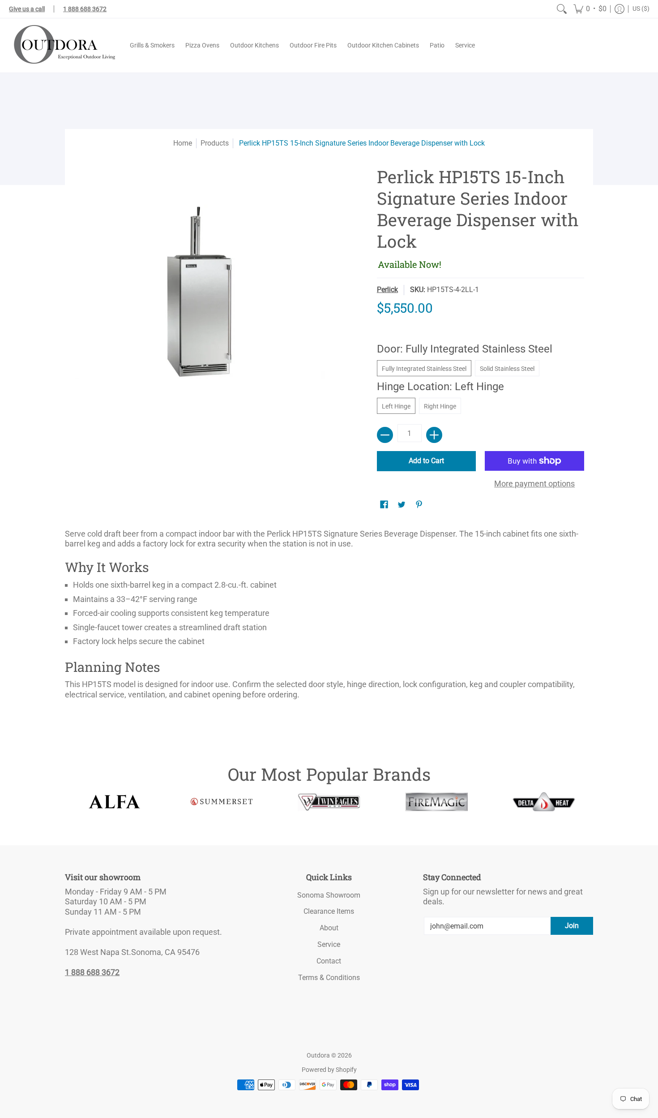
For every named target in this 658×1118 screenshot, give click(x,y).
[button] (590, 9)
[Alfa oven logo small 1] (114, 801)
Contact (328, 961)
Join (572, 925)
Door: (464, 349)
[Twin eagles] (329, 802)
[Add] (434, 435)
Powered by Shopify (329, 1069)
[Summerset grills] (221, 801)
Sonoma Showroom (328, 895)
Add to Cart (426, 460)
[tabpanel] (329, 617)
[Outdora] (62, 45)
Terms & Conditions (329, 977)
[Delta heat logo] (544, 802)
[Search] (561, 9)
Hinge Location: (440, 386)
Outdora (318, 1055)
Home (182, 143)
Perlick (387, 289)
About (329, 928)
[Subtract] (385, 435)
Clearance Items (328, 911)
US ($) (640, 8)
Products (215, 143)
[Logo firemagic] (436, 801)
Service (328, 944)
